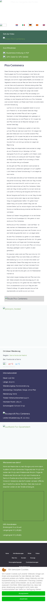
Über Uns (14, 558)
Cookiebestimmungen (32, 562)
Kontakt (23, 558)
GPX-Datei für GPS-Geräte (17, 57)
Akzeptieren (23, 593)
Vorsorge (32, 558)
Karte (7, 553)
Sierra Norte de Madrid (18, 355)
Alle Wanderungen (18, 553)
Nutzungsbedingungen (15, 562)
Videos (37, 553)
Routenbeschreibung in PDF (17, 53)
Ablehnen (23, 599)
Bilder (29, 553)
